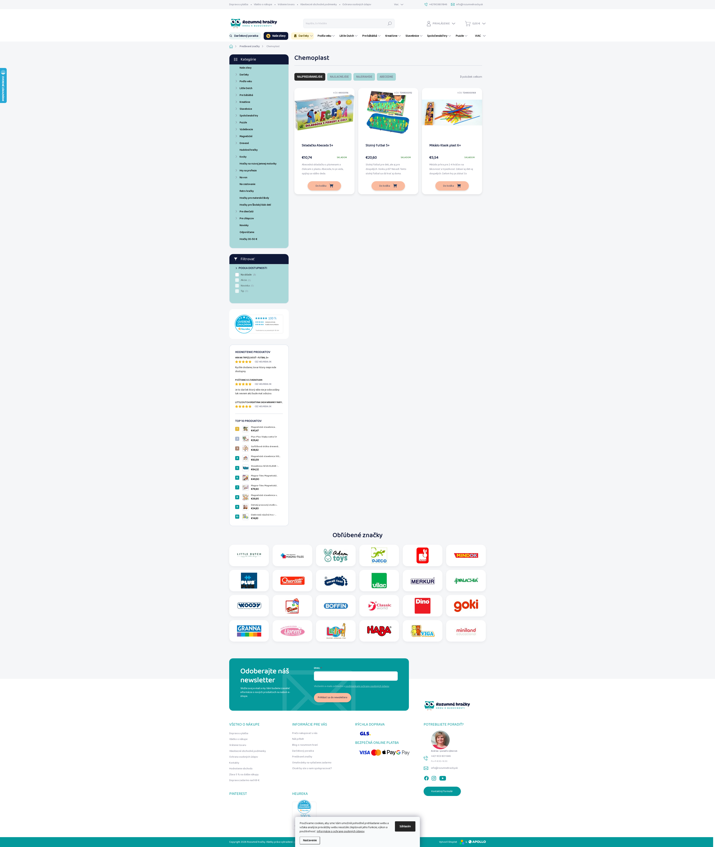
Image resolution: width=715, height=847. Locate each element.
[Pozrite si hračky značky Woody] (249, 606)
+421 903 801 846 (441, 756)
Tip (244, 291)
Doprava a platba (238, 4)
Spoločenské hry (249, 116)
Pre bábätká (246, 95)
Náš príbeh (298, 739)
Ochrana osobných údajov (356, 4)
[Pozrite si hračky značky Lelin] (336, 631)
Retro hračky (247, 191)
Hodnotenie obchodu (240, 769)
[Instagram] (434, 777)
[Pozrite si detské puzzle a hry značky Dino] (422, 606)
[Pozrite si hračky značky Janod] (423, 555)
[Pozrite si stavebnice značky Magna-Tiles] (292, 555)
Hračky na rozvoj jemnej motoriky (258, 164)
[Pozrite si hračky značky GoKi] (466, 606)
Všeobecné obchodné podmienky (318, 4)
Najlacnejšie (339, 76)
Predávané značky (302, 757)
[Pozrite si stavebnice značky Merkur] (423, 581)
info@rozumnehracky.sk (444, 768)
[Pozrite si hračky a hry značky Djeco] (379, 555)
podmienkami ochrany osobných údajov (367, 686)
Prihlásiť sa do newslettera (332, 697)
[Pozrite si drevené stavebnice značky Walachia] (466, 581)
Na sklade (248, 275)
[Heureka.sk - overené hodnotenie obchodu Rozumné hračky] (259, 324)
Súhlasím (405, 826)
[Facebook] (426, 777)
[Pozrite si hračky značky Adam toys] (336, 555)
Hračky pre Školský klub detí (255, 205)
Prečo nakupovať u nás (304, 733)
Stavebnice (246, 109)
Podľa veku (246, 81)
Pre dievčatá (246, 212)
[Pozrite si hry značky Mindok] (466, 555)
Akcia (245, 280)
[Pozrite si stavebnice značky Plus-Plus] (249, 581)
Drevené (244, 143)
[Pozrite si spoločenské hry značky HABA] (379, 631)
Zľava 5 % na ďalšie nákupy (244, 775)
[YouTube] (442, 777)
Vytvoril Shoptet (448, 842)
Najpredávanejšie (309, 76)
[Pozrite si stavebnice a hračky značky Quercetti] (292, 581)
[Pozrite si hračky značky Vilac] (379, 581)
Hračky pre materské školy (254, 198)
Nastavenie (310, 840)
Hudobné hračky (249, 150)
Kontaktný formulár (442, 791)
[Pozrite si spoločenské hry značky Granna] (249, 631)
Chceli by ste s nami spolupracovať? (312, 768)
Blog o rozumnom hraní (305, 745)
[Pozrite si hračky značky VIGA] (423, 631)
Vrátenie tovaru (286, 4)
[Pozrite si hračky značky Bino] (292, 606)
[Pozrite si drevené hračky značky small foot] (336, 581)
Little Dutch (246, 88)
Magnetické (246, 136)
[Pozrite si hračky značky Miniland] (466, 631)
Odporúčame (247, 232)
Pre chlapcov (247, 218)
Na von (243, 177)
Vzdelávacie (246, 129)
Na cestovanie (247, 184)
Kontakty (234, 763)
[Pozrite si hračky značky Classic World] (379, 606)
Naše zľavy (246, 68)
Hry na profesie (248, 171)
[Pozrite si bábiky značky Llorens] (292, 631)
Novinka (247, 286)
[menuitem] (245, 35)
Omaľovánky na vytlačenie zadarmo (311, 763)
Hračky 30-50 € (248, 239)
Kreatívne (245, 102)
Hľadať (390, 23)
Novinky (244, 225)
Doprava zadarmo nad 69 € (244, 780)
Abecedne (386, 76)
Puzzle (243, 122)
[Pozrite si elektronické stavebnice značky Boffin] (336, 606)
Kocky (243, 157)
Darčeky (244, 75)
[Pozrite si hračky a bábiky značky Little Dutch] (249, 555)
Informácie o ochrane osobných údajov (340, 831)
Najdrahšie (364, 76)
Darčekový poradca (303, 751)
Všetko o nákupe (263, 4)
